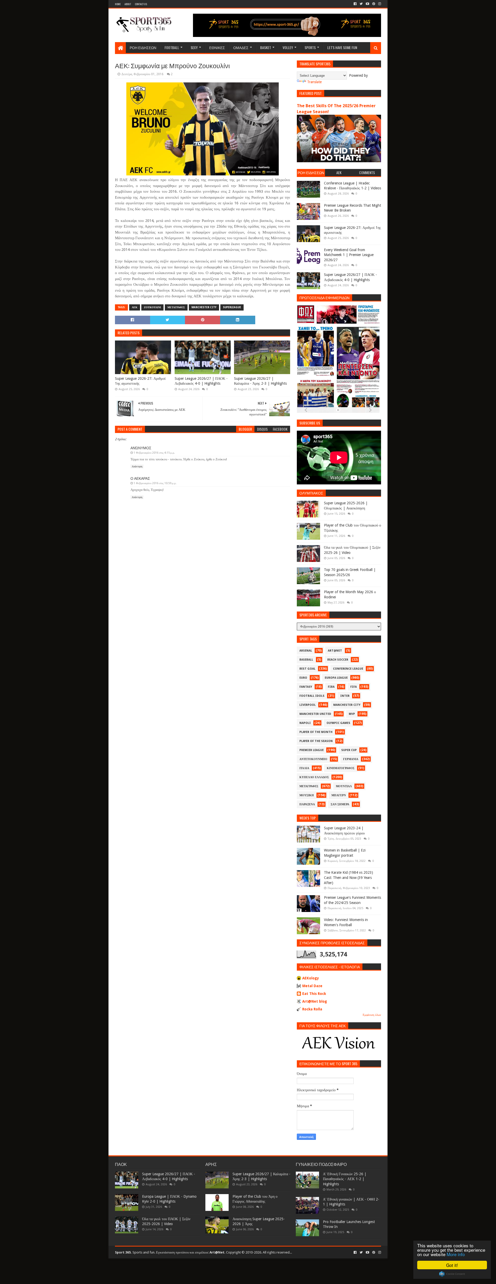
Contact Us (141, 4)
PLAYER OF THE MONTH (315, 732)
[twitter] (361, 4)
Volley (288, 47)
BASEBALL (306, 659)
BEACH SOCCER (337, 659)
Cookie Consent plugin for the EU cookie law (452, 1274)
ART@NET (335, 650)
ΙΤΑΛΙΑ (304, 768)
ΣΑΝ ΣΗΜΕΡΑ (340, 804)
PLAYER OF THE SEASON (316, 741)
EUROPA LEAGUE (336, 677)
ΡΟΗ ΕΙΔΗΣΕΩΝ (143, 47)
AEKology (310, 978)
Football (172, 47)
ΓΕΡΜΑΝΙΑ (350, 759)
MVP (352, 714)
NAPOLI (305, 723)
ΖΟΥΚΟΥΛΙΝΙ (152, 307)
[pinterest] (373, 4)
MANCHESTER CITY (203, 307)
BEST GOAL (307, 668)
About (128, 4)
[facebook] (355, 4)
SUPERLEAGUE (232, 307)
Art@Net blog (314, 1001)
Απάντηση (137, 466)
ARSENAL (305, 650)
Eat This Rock (314, 994)
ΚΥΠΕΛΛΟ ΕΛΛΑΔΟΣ (314, 777)
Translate (314, 82)
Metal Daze (312, 986)
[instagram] (379, 4)
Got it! (452, 1265)
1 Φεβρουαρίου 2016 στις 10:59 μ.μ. (155, 483)
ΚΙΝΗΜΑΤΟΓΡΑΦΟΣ (340, 768)
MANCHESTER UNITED (315, 714)
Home (118, 4)
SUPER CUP (349, 750)
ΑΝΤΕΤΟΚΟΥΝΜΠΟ (313, 759)
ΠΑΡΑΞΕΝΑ (307, 804)
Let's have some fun (342, 47)
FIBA (331, 687)
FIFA (353, 687)
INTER (345, 696)
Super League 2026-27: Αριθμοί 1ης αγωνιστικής (140, 381)
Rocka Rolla (312, 1009)
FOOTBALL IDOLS (311, 696)
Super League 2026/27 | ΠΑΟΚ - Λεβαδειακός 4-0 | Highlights (201, 381)
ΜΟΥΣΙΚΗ (306, 795)
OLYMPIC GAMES (338, 723)
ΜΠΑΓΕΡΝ (338, 795)
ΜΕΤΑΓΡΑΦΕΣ (176, 307)
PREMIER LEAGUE (311, 750)
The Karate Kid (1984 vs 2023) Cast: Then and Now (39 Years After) (348, 877)
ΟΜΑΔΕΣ (241, 47)
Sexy (194, 47)
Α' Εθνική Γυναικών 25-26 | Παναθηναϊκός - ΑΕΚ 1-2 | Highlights (344, 1179)
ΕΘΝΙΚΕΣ (217, 47)
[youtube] (367, 4)
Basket (265, 47)
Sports (310, 47)
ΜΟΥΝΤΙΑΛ (344, 786)
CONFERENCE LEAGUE (348, 668)
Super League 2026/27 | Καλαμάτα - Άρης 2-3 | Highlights (260, 381)
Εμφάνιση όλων (372, 1015)
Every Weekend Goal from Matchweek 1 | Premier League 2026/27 (349, 255)
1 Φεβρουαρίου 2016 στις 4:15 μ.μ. (154, 452)
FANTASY (305, 687)
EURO (303, 677)
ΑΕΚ (134, 307)
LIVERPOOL (307, 705)
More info (456, 1254)
